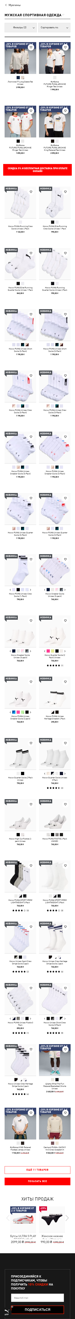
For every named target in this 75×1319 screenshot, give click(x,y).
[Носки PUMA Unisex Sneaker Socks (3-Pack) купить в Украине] (20, 447)
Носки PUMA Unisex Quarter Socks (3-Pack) (20, 533)
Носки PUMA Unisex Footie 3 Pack (20, 1023)
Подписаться (37, 1309)
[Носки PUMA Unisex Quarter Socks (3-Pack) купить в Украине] (20, 509)
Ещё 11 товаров (37, 1169)
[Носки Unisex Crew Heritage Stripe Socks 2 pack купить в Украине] (55, 937)
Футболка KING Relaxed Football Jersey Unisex (20, 1148)
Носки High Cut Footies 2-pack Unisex (20, 839)
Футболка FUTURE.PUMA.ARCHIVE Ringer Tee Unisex (55, 84)
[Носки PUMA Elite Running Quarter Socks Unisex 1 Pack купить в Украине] (20, 264)
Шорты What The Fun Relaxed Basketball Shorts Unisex (54, 1086)
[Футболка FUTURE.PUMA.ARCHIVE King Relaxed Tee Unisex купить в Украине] (55, 121)
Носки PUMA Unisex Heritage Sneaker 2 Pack (54, 717)
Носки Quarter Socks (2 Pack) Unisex (54, 656)
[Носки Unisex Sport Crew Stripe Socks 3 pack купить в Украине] (20, 937)
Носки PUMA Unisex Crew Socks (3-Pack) (20, 411)
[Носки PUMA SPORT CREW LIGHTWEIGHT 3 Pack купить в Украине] (20, 876)
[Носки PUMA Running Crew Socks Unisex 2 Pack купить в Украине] (20, 202)
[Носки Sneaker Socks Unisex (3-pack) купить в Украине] (55, 570)
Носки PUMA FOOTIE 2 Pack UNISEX (54, 839)
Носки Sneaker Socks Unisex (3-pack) (54, 594)
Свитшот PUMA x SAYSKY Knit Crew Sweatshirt (55, 1148)
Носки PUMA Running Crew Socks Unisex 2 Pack (20, 227)
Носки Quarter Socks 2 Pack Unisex (20, 778)
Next (30, 590)
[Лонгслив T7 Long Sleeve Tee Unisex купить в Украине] (20, 58)
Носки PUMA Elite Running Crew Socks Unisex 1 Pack (55, 227)
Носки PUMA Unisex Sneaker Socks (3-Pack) (20, 472)
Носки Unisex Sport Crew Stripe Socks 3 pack (20, 962)
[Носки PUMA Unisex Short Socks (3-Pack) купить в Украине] (20, 325)
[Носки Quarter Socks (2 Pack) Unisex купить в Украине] (55, 631)
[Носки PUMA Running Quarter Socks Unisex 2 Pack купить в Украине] (55, 264)
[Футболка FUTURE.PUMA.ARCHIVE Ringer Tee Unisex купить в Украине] (55, 58)
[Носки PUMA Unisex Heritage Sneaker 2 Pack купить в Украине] (55, 692)
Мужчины (15, 5)
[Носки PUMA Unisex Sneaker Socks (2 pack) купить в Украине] (20, 692)
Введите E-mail (21, 1298)
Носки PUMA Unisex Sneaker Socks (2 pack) (20, 717)
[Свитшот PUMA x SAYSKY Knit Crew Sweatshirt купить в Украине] (55, 1123)
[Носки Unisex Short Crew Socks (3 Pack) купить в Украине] (55, 999)
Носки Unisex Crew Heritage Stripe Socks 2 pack (54, 962)
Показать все (37, 1181)
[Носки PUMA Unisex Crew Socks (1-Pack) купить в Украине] (20, 570)
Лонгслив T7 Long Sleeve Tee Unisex (20, 82)
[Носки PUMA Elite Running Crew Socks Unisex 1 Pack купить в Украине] (55, 202)
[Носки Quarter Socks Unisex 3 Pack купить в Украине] (55, 754)
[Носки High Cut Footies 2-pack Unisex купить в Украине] (20, 815)
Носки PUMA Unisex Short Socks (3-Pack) (20, 349)
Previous (10, 590)
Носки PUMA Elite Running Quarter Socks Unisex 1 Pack (20, 288)
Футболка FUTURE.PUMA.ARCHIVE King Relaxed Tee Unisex (55, 147)
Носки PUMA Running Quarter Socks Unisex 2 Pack (54, 288)
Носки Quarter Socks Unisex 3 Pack (54, 778)
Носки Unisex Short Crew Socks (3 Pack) (55, 1023)
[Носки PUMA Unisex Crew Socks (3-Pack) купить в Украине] (20, 386)
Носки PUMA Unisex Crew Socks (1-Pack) (20, 594)
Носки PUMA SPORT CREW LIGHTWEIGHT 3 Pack (20, 901)
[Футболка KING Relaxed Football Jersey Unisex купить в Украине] (20, 1123)
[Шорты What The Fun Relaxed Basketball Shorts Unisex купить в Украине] (55, 1060)
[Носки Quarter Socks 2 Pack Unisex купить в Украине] (20, 754)
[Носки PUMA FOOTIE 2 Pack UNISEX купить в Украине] (55, 815)
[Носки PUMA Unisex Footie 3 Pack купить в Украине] (20, 999)
